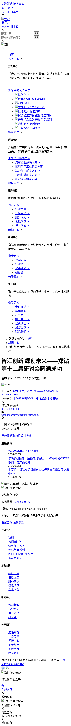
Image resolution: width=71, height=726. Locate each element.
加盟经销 (13, 649)
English (5, 12)
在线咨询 (6, 522)
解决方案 (13, 132)
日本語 (14, 12)
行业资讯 (13, 609)
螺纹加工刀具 (16, 545)
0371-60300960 (10, 408)
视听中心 (13, 640)
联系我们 (13, 653)
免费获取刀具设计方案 (18, 435)
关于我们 (13, 276)
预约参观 (18, 522)
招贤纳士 (13, 644)
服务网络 (13, 581)
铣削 (11, 537)
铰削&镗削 (14, 541)
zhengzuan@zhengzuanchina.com (20, 414)
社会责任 (13, 636)
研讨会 (12, 617)
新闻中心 (13, 229)
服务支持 (13, 183)
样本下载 (13, 589)
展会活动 (13, 613)
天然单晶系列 (16, 549)
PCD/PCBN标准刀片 (20, 554)
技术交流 (18, 3)
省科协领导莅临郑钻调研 (23, 451)
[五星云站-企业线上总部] (3, 668)
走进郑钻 (6, 3)
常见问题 (13, 585)
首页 (11, 54)
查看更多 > (15, 558)
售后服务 (13, 577)
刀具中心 (13, 58)
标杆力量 (13, 573)
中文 (7, 7)
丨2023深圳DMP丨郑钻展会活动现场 (35, 398)
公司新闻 (13, 604)
